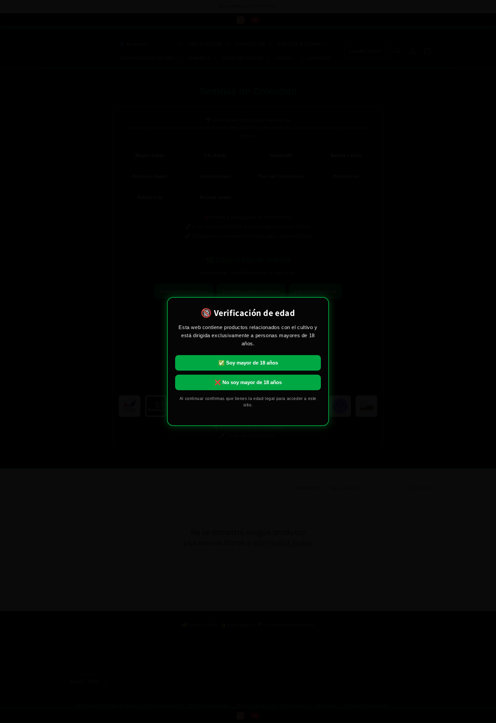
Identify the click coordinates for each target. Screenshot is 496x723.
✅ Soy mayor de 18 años (248, 363)
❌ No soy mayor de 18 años (248, 382)
